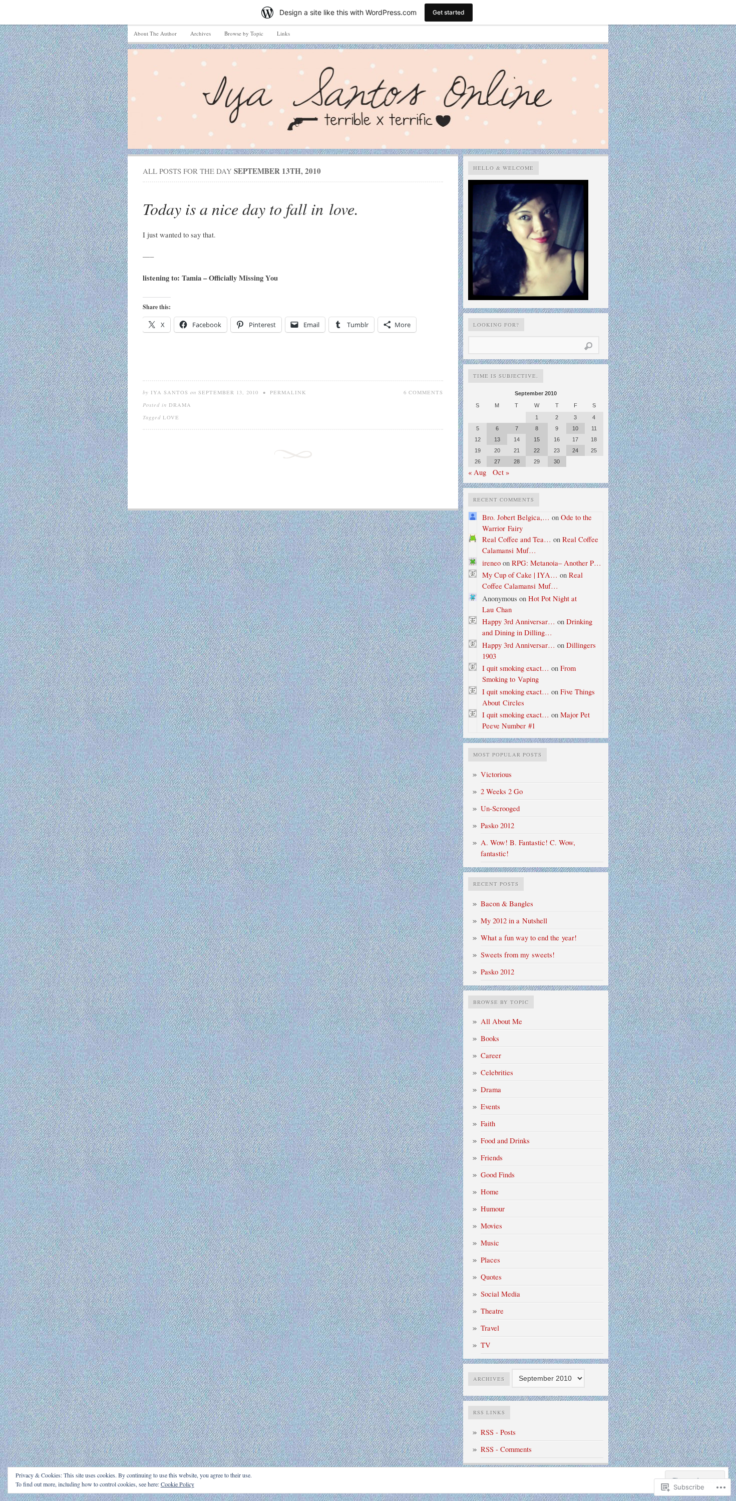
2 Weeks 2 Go (502, 791)
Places (490, 1260)
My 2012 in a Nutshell (514, 920)
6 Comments (423, 392)
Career (491, 1055)
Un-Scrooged (500, 808)
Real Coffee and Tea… (516, 539)
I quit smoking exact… (515, 668)
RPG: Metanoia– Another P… (556, 563)
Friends (492, 1157)
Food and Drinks (505, 1140)
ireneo (491, 563)
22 (537, 450)
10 (575, 428)
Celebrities (497, 1072)
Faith (488, 1123)
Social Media (500, 1294)
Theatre (492, 1311)
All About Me (501, 1021)
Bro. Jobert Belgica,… (516, 517)
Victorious (496, 774)
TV (486, 1345)
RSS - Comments (506, 1449)
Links (283, 33)
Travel (490, 1328)
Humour (493, 1208)
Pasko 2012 (497, 825)
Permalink (288, 392)
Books (490, 1038)
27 (497, 461)
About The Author (155, 33)
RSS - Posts (498, 1432)
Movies (491, 1225)
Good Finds (498, 1174)
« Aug (477, 472)
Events (490, 1106)
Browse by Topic (243, 33)
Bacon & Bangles (507, 903)
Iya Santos (169, 392)
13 (497, 439)
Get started (449, 12)
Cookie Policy (177, 1484)
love (171, 417)
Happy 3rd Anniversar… (518, 621)
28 (517, 461)
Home (490, 1191)
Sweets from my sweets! (518, 954)
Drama (180, 404)
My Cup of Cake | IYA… (520, 575)
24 (575, 450)
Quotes (491, 1277)
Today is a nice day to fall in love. (250, 208)
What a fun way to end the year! (529, 937)
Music (490, 1242)
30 (557, 461)
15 (537, 439)
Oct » (501, 472)
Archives (200, 33)
